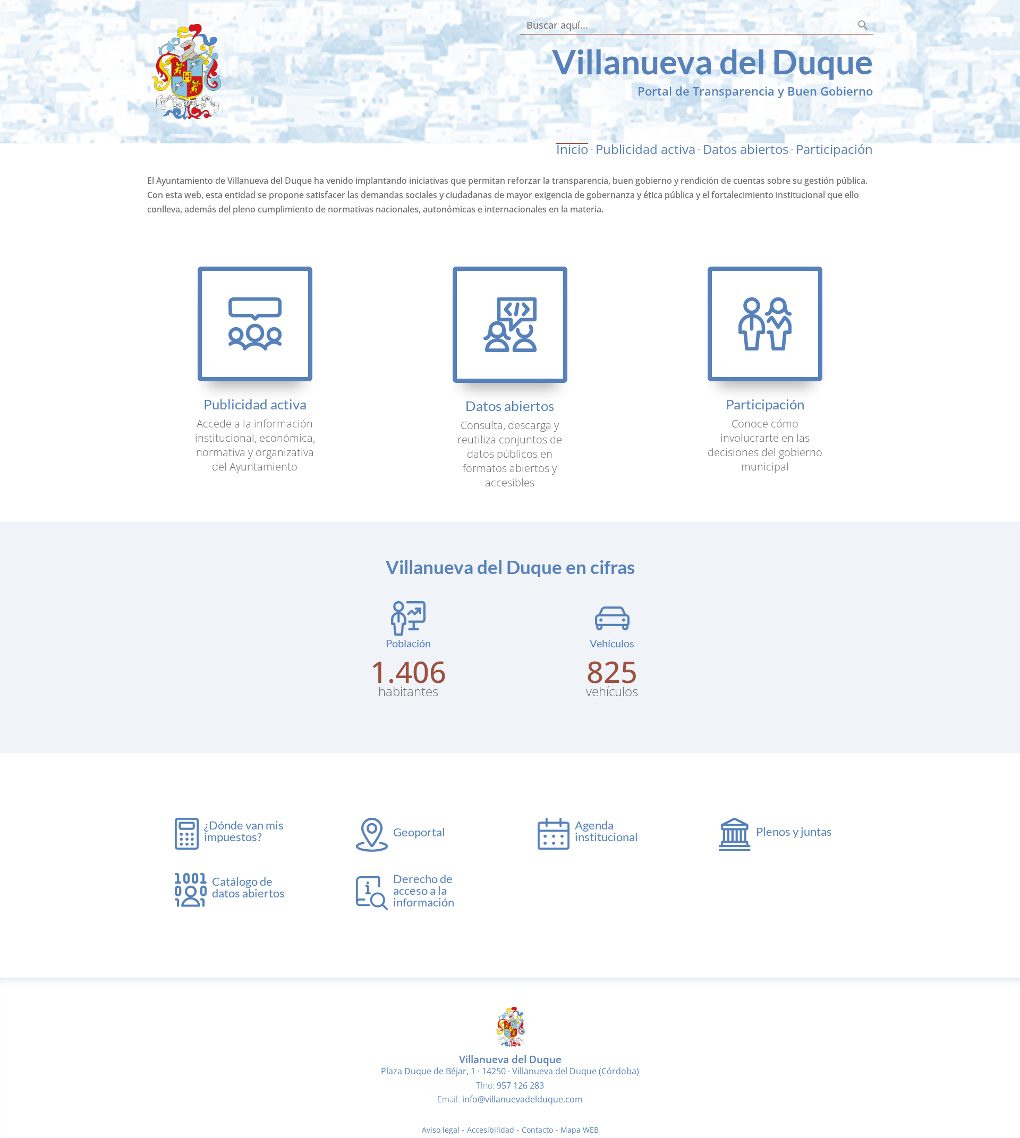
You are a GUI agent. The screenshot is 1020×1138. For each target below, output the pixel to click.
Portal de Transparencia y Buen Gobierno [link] (755, 91)
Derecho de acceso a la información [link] (423, 890)
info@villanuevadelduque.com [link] (522, 1099)
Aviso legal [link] (441, 1130)
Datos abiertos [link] (745, 149)
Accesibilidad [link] (490, 1130)
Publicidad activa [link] (645, 149)
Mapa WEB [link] (579, 1130)
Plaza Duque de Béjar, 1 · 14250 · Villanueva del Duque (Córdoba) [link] (510, 1071)
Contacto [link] (537, 1130)
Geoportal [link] (419, 832)
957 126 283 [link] (520, 1085)
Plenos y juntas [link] (794, 831)
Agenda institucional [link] (606, 831)
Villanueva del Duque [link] (712, 61)
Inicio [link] (572, 149)
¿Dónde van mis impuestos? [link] (244, 831)
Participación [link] (834, 149)
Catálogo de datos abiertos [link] (248, 887)
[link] (186, 116)
